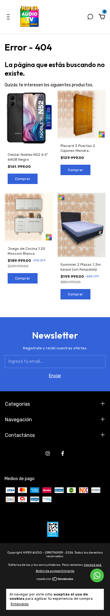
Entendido (20, 604)
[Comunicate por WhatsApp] (97, 575)
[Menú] (9, 17)
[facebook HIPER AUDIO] (62, 453)
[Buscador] (90, 17)
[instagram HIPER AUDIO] (47, 453)
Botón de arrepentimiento (55, 571)
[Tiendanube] (55, 579)
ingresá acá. (93, 565)
